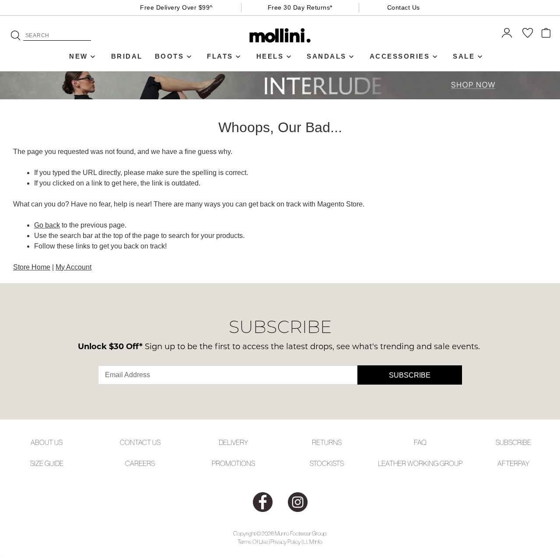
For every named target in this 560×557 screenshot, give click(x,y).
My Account (73, 267)
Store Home (31, 267)
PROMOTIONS (233, 463)
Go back (47, 225)
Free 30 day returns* (300, 7)
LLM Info (312, 542)
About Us (47, 442)
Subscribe (409, 375)
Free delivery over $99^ (176, 7)
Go (15, 35)
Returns (327, 442)
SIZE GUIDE (46, 463)
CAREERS (140, 463)
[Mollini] (280, 35)
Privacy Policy (285, 542)
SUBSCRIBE (513, 442)
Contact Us (403, 7)
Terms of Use (253, 542)
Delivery (233, 442)
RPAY (521, 463)
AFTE (505, 463)
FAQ (420, 442)
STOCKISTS (327, 463)
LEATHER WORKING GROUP (420, 463)
